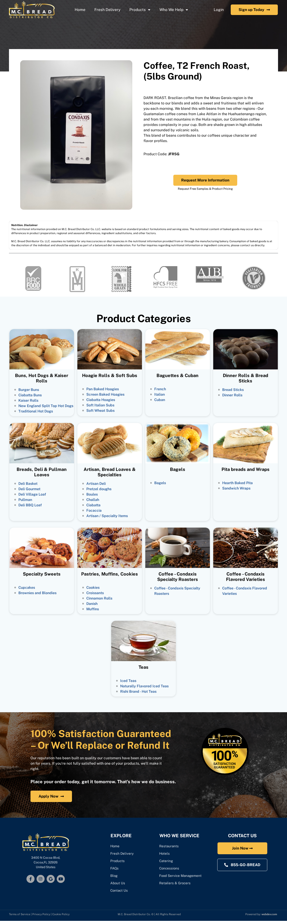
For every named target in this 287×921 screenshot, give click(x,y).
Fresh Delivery (107, 9)
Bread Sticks (233, 390)
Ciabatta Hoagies (100, 400)
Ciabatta (93, 505)
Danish (92, 604)
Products (137, 9)
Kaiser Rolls (28, 400)
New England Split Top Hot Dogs (45, 406)
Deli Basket (27, 483)
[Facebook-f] (30, 879)
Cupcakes (26, 587)
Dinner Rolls (232, 395)
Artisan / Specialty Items (107, 516)
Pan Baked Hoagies (102, 389)
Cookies (93, 587)
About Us (117, 883)
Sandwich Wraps (236, 488)
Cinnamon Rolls (99, 598)
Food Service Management (180, 876)
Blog (113, 876)
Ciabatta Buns (30, 395)
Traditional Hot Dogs (35, 411)
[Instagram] (41, 879)
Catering (166, 861)
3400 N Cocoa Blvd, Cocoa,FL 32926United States (45, 862)
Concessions (169, 868)
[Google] (51, 879)
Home (80, 9)
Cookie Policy (61, 914)
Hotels (164, 853)
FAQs (114, 868)
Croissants (95, 593)
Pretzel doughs (98, 489)
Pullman (25, 500)
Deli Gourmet (29, 489)
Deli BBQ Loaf (30, 505)
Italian (159, 394)
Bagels (160, 483)
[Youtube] (61, 879)
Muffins (92, 609)
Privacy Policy (41, 914)
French (160, 389)
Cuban (159, 400)
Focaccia (94, 510)
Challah (92, 500)
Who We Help (171, 9)
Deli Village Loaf (32, 494)
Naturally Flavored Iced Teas (144, 686)
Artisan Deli (96, 483)
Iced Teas (128, 681)
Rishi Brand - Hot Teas (138, 691)
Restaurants (169, 846)
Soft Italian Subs (100, 405)
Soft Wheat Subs (100, 410)
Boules (92, 494)
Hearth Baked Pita (237, 483)
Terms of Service (19, 914)
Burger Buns (28, 390)
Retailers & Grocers (175, 883)
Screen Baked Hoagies (105, 394)
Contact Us (119, 890)
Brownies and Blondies (37, 593)
